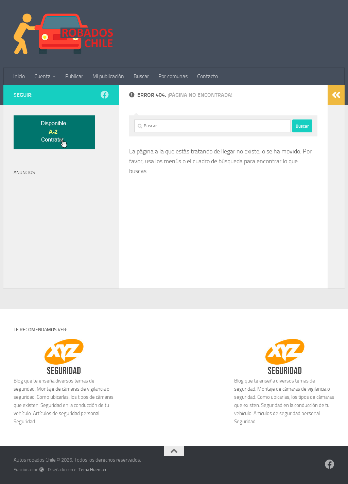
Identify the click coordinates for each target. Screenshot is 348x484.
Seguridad (24, 421)
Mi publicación (108, 76)
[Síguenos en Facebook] (105, 95)
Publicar (74, 76)
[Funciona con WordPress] (41, 469)
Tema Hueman (92, 469)
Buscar (141, 76)
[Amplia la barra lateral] (336, 95)
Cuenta (42, 76)
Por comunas (173, 76)
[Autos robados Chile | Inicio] (63, 34)
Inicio (19, 76)
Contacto (207, 76)
